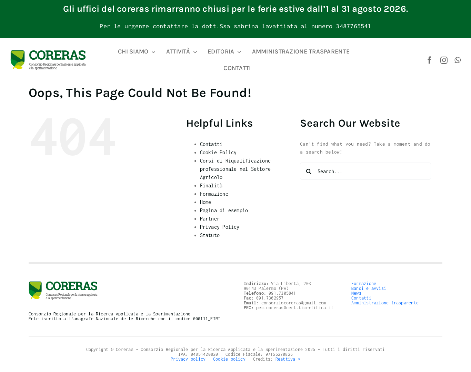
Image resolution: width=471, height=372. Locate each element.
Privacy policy (188, 359)
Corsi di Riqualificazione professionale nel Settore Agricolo (235, 169)
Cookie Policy (218, 152)
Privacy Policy (220, 227)
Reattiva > (287, 359)
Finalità (211, 185)
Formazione (214, 194)
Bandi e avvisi (368, 288)
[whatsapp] (457, 60)
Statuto (210, 235)
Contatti (211, 144)
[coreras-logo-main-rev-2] (48, 52)
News (356, 293)
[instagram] (444, 60)
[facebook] (429, 60)
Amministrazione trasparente (385, 302)
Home (205, 202)
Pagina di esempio (224, 210)
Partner (210, 219)
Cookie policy (229, 359)
